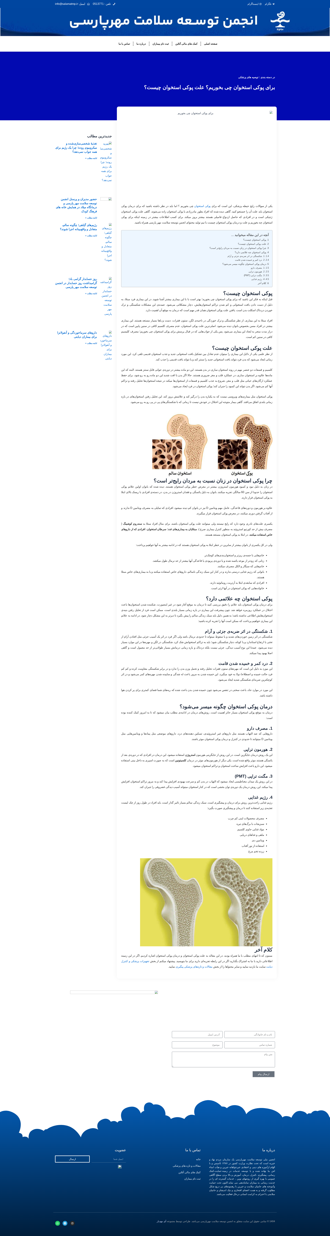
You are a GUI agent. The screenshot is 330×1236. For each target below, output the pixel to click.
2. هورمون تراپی (257, 271)
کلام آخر (262, 283)
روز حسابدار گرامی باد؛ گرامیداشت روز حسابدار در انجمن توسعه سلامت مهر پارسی (76, 283)
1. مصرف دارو (258, 268)
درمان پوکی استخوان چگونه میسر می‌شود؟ (244, 264)
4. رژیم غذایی (258, 279)
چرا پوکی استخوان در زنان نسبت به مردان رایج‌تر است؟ (238, 248)
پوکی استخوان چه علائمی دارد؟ (250, 252)
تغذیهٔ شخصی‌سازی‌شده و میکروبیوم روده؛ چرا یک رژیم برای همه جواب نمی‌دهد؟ (76, 147)
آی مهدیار (161, 1221)
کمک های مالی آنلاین (186, 43)
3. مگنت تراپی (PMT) (254, 275)
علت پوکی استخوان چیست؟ (252, 243)
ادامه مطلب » (91, 158)
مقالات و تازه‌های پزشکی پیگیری (194, 966)
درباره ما (141, 43)
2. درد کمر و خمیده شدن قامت (250, 260)
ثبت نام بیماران (160, 43)
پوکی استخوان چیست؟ (254, 239)
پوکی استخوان (202, 206)
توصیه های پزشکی (248, 77)
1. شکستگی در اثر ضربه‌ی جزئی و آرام (246, 256)
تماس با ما (124, 43)
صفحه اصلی (210, 43)
